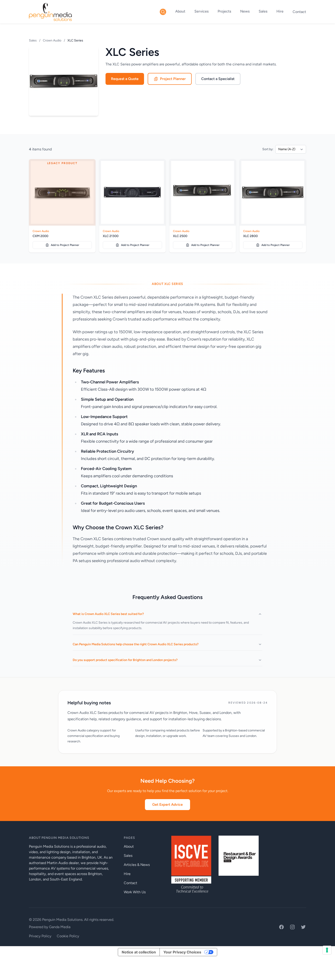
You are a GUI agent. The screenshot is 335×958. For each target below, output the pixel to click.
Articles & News (137, 864)
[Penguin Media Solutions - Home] (50, 12)
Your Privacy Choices (182, 952)
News (245, 11)
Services (201, 11)
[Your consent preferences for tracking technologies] (327, 950)
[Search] (163, 12)
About (180, 11)
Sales (263, 11)
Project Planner (173, 79)
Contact (299, 12)
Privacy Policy (40, 936)
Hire (279, 11)
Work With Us (135, 892)
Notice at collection (139, 952)
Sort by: (267, 149)
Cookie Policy (68, 936)
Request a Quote (125, 79)
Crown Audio (52, 40)
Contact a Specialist (217, 79)
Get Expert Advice (167, 804)
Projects (224, 11)
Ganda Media (59, 927)
